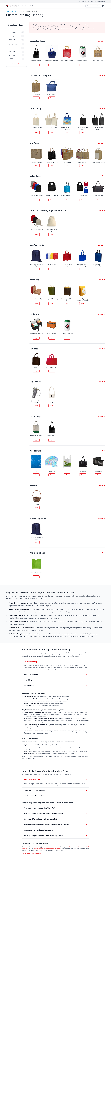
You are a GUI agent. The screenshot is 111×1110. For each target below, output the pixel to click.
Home (7, 11)
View (36, 65)
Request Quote (26, 853)
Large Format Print (50, 6)
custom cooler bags (39, 848)
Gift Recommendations (65, 6)
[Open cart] (103, 6)
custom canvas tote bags (74, 847)
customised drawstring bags (53, 848)
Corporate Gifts (22, 6)
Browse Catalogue (36, 853)
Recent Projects (80, 6)
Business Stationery (35, 6)
